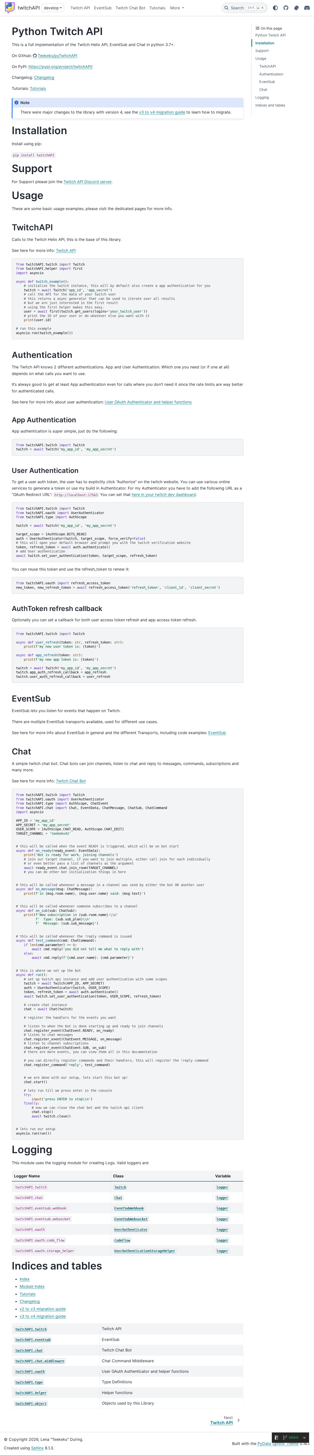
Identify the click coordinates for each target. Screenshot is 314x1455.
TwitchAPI (267, 66)
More (175, 7)
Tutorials (157, 7)
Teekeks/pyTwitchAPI (57, 55)
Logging (262, 97)
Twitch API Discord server (87, 181)
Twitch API (80, 7)
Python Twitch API (270, 35)
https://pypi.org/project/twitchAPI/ (60, 66)
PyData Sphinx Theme (278, 1443)
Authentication (271, 74)
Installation (264, 43)
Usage (260, 58)
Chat (263, 89)
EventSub (103, 7)
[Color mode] (275, 8)
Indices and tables (270, 105)
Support (262, 50)
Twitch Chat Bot (130, 7)
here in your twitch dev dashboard (164, 494)
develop (51, 7)
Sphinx (37, 1447)
